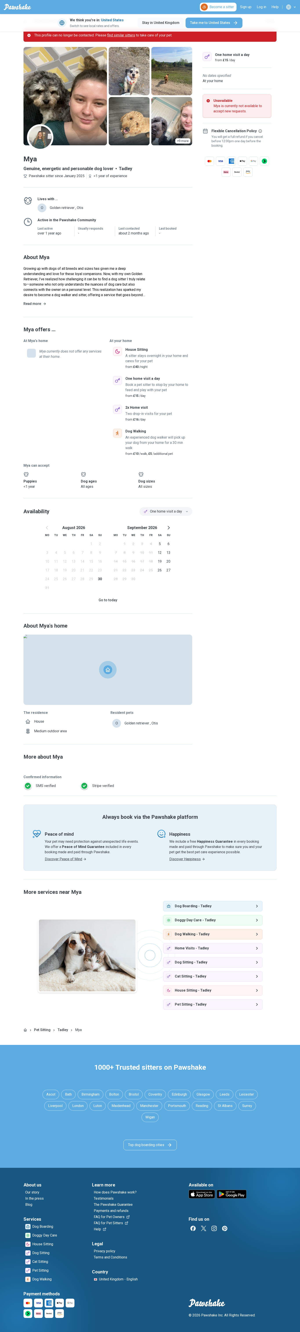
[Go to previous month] (47, 527)
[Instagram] (214, 1228)
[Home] (25, 1030)
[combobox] (165, 511)
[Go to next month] (168, 527)
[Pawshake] (17, 7)
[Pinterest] (224, 1228)
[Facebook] (193, 1228)
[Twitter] (203, 1228)
